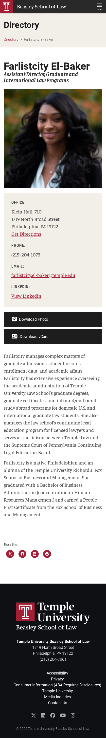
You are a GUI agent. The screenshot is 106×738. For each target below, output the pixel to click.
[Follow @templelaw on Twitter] (33, 715)
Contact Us (57, 702)
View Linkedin (26, 296)
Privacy (57, 679)
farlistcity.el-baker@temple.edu (43, 275)
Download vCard (34, 336)
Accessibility (57, 673)
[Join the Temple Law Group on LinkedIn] (43, 715)
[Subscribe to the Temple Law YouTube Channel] (63, 715)
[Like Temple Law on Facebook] (52, 715)
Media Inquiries (57, 697)
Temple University (57, 691)
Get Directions (26, 234)
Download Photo (33, 319)
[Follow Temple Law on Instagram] (73, 715)
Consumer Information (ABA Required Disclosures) (57, 685)
